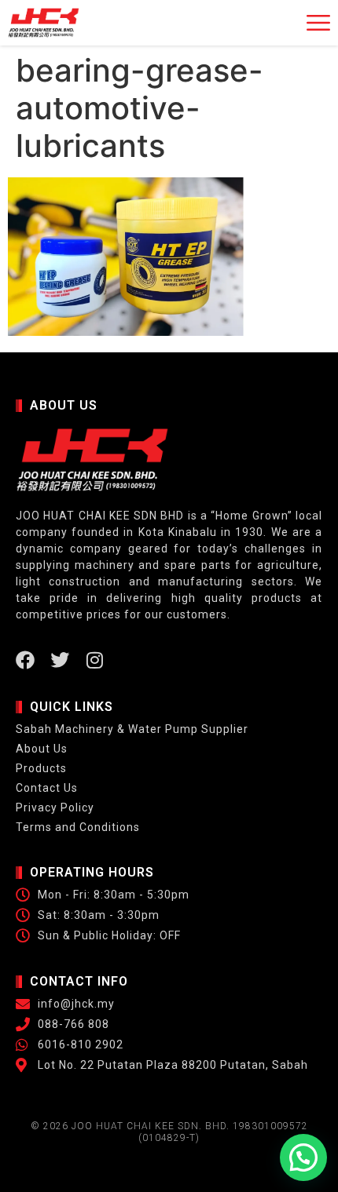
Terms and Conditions (78, 827)
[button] (303, 1157)
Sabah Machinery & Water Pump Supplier (132, 729)
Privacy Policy (55, 807)
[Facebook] (25, 660)
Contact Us (47, 788)
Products (41, 768)
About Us (42, 748)
